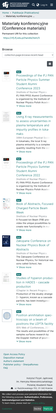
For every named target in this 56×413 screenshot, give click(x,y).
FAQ (5, 367)
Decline (37, 408)
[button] (37, 5)
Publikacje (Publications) (25, 12)
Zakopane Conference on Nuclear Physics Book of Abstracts (33, 245)
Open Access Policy (14, 354)
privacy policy (37, 403)
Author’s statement (13, 361)
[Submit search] (33, 5)
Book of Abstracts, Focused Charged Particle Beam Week (34, 208)
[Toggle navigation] (52, 5)
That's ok (48, 408)
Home (5, 12)
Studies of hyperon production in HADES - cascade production (34, 282)
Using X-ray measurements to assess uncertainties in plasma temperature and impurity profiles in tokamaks (34, 125)
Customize (7, 408)
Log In (44, 4)
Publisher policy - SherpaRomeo (20, 364)
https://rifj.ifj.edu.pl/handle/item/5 (21, 37)
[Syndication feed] (50, 63)
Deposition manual (13, 357)
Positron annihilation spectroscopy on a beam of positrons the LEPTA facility (34, 319)
